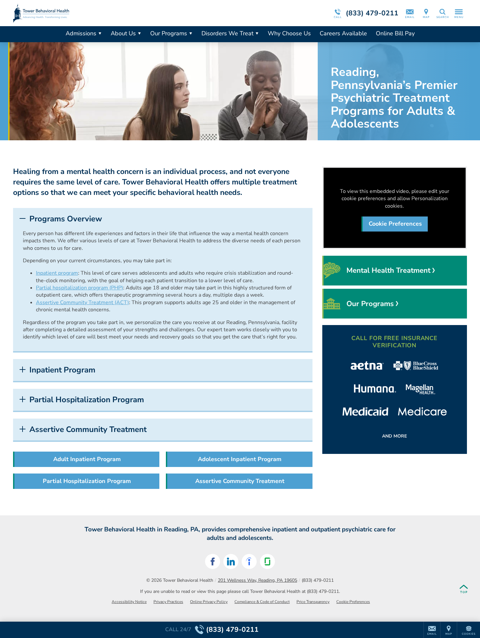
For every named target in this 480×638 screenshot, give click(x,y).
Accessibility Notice (129, 601)
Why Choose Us (289, 33)
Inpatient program (57, 273)
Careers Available (343, 33)
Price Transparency (312, 601)
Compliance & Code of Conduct (262, 601)
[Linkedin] (230, 561)
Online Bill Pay (395, 33)
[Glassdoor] (267, 561)
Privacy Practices (168, 601)
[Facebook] (212, 561)
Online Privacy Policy (209, 601)
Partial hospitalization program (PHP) (79, 287)
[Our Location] (426, 13)
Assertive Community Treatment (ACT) (82, 302)
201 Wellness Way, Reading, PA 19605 (257, 580)
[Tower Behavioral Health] (111, 13)
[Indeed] (249, 561)
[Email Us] (410, 13)
